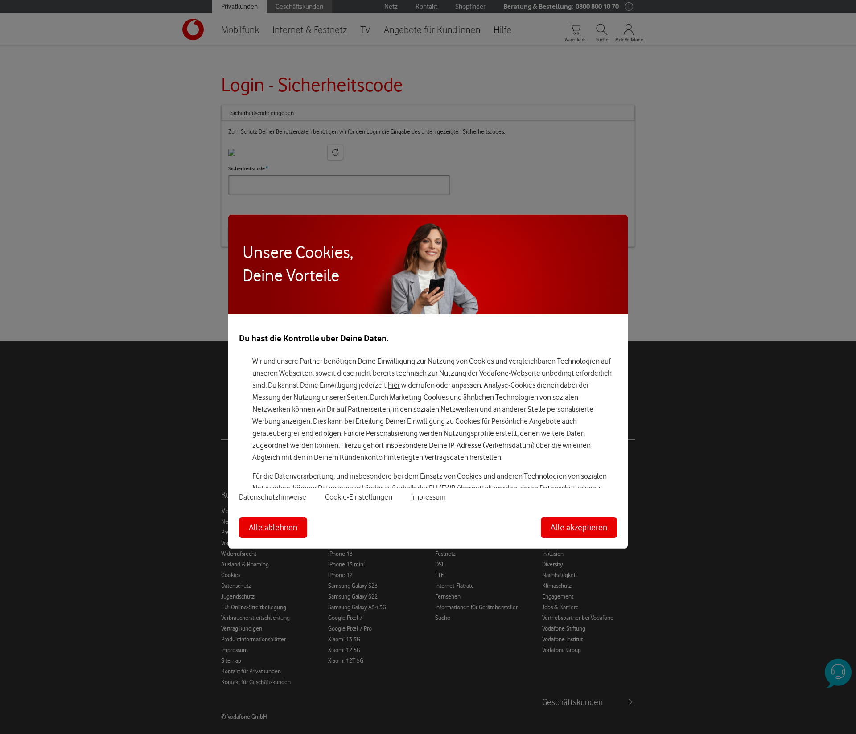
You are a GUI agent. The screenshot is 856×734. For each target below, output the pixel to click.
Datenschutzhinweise (272, 496)
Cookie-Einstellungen (358, 496)
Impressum (428, 496)
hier (394, 385)
